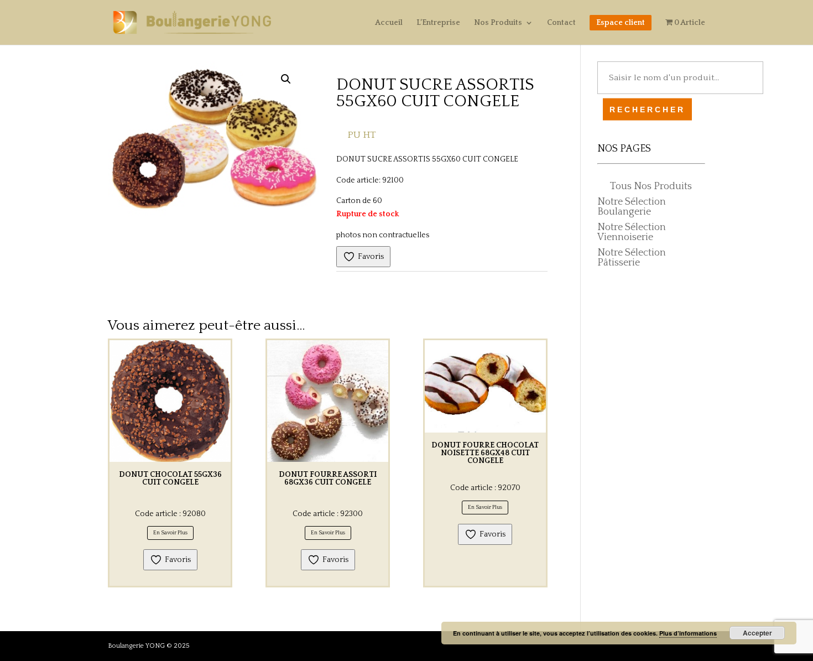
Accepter (757, 633)
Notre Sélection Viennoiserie (631, 232)
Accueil (389, 23)
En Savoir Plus (170, 533)
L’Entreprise (438, 23)
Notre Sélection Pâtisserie (631, 257)
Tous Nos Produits (651, 186)
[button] (286, 79)
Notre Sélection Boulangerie (631, 206)
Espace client (620, 22)
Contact (561, 23)
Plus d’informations (688, 633)
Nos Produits (498, 23)
